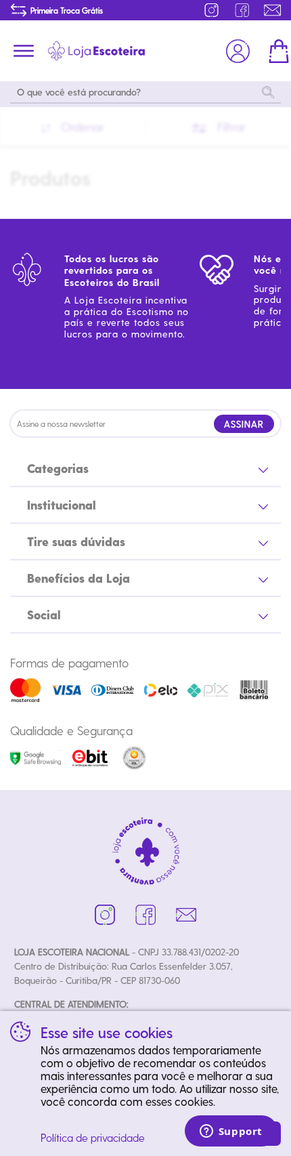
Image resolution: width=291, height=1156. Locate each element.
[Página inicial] (96, 50)
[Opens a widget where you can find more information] (230, 1132)
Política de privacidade (93, 1137)
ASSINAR (244, 424)
